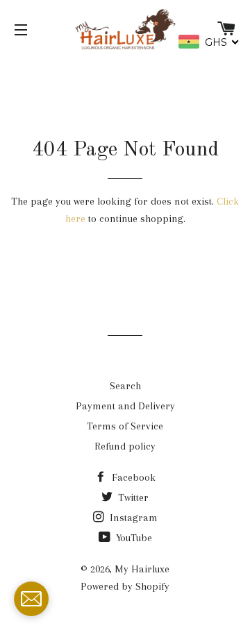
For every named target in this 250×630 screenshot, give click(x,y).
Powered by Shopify (125, 586)
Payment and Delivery (125, 406)
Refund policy (125, 446)
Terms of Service (125, 426)
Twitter (132, 497)
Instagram (132, 517)
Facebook (132, 477)
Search (125, 386)
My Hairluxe (142, 569)
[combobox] (209, 42)
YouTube (132, 537)
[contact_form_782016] (31, 598)
